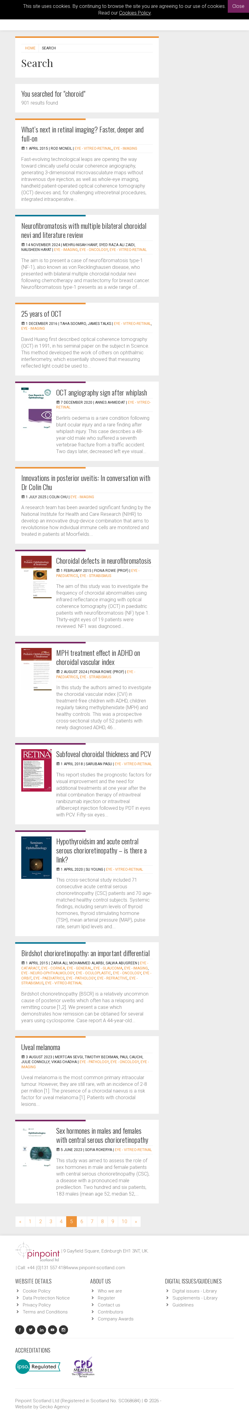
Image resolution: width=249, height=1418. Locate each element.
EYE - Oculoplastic (93, 973)
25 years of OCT (41, 313)
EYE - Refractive (112, 978)
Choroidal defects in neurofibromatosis (103, 560)
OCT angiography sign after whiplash (101, 392)
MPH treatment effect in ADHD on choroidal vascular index (98, 657)
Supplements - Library (194, 1298)
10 (124, 1221)
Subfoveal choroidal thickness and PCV (103, 753)
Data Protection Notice (46, 1298)
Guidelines (183, 1305)
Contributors (110, 1312)
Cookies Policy (135, 13)
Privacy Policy (37, 1305)
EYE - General (79, 968)
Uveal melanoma (40, 1046)
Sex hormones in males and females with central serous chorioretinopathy (102, 1135)
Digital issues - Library (194, 1291)
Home (30, 48)
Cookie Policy (36, 1291)
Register (106, 1298)
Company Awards (116, 1319)
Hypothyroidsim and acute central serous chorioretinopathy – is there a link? (101, 850)
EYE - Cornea (53, 968)
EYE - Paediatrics (48, 978)
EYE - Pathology (80, 978)
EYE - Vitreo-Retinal (93, 148)
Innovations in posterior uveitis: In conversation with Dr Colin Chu (85, 482)
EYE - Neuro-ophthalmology (47, 973)
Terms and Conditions (45, 1312)
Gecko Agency (54, 1407)
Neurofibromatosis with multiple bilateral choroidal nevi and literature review (83, 230)
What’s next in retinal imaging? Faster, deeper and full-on (82, 134)
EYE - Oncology (94, 250)
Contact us (109, 1305)
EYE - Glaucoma (108, 968)
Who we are (110, 1291)
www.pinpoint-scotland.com (96, 1267)
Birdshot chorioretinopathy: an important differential (85, 952)
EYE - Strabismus (95, 576)
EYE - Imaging (125, 148)
